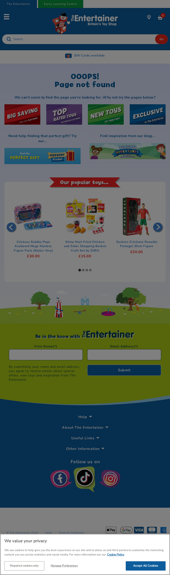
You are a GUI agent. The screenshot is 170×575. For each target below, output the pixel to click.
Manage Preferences (64, 566)
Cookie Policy (115, 555)
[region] (85, 554)
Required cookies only (24, 566)
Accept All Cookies (145, 566)
